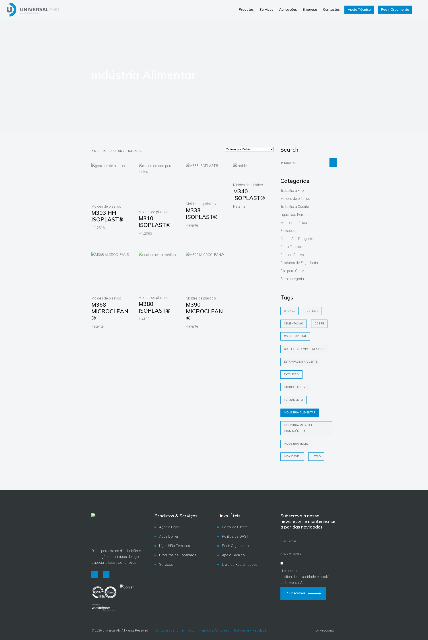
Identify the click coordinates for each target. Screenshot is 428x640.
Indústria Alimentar (300, 412)
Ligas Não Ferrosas (295, 215)
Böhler (312, 310)
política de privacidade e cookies (306, 577)
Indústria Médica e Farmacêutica (298, 428)
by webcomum (326, 630)
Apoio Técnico (233, 555)
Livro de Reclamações (239, 564)
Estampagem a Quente (301, 361)
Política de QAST (235, 536)
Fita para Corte (292, 271)
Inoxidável (292, 456)
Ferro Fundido (291, 247)
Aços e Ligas (169, 527)
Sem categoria (292, 279)
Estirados (287, 231)
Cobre (319, 323)
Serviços (166, 564)
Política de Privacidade (250, 630)
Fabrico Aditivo (292, 255)
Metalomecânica (293, 223)
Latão (316, 456)
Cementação (293, 323)
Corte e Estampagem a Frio (304, 349)
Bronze (289, 310)
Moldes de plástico (295, 198)
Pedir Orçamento (235, 546)
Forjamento (293, 399)
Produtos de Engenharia (299, 263)
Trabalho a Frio (292, 190)
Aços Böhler (168, 536)
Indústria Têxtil (296, 443)
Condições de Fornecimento (175, 630)
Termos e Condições (214, 630)
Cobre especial (295, 336)
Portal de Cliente (235, 527)
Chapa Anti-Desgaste (296, 239)
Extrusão (291, 374)
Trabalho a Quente (294, 206)
